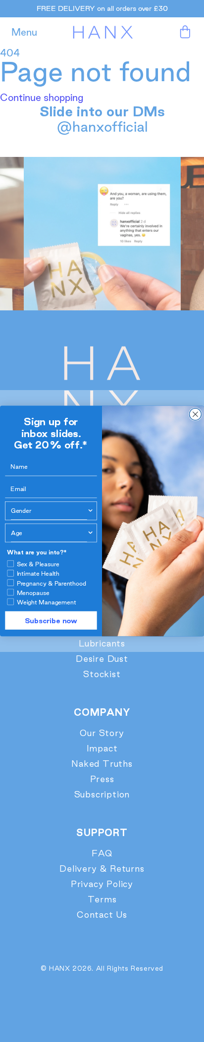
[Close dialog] (195, 414)
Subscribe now (51, 620)
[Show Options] (90, 511)
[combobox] (49, 511)
